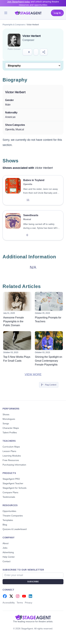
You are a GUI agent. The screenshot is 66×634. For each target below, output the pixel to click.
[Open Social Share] (44, 52)
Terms (20, 602)
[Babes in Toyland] (13, 190)
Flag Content (50, 385)
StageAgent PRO (11, 479)
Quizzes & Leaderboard (15, 529)
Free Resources (11, 460)
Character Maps (11, 428)
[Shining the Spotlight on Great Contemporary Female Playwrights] (49, 340)
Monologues (9, 419)
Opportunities (9, 511)
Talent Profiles (10, 432)
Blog (5, 524)
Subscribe (33, 582)
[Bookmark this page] (35, 52)
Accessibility (9, 602)
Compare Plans (10, 492)
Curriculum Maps (11, 446)
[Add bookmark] (35, 200)
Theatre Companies (13, 515)
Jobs (5, 548)
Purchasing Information (14, 464)
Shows (6, 414)
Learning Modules (12, 455)
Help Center (9, 557)
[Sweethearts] (13, 225)
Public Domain (14, 49)
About (5, 543)
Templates (8, 520)
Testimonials (9, 497)
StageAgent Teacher (13, 483)
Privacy (28, 602)
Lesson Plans (9, 451)
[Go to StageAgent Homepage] (33, 617)
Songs (6, 423)
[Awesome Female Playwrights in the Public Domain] (17, 301)
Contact (6, 561)
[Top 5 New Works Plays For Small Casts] (17, 340)
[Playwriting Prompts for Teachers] (49, 301)
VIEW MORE (33, 374)
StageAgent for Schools (14, 488)
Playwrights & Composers (14, 25)
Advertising (8, 552)
